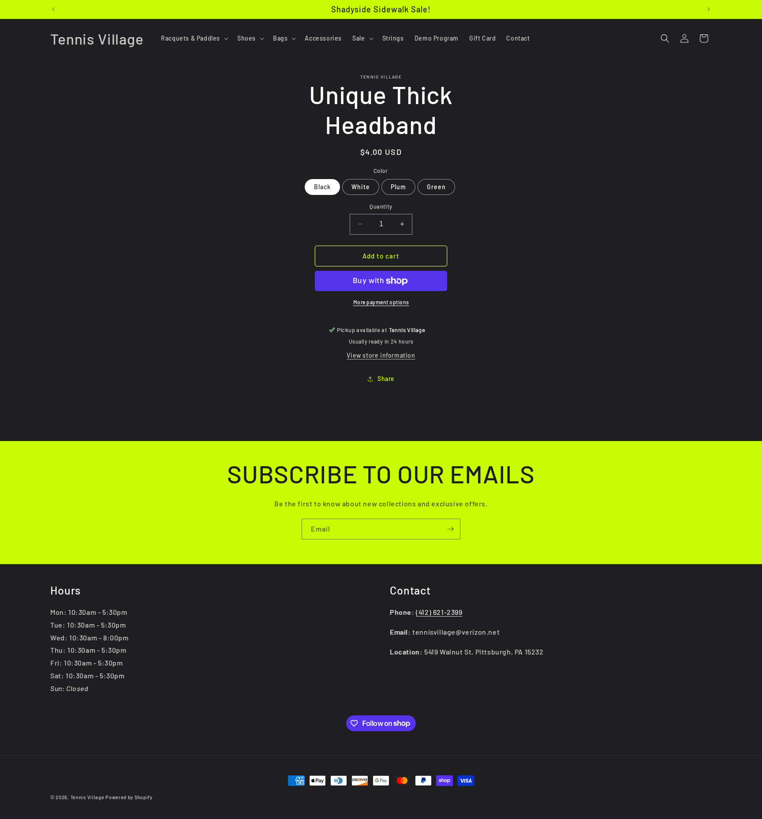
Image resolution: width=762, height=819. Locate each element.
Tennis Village (88, 797)
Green (436, 187)
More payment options (381, 302)
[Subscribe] (450, 529)
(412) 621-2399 (439, 612)
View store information (381, 355)
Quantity (381, 206)
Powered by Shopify (129, 797)
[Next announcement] (708, 9)
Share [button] (386, 378)
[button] (194, 38)
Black (322, 187)
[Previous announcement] (53, 9)
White (360, 187)
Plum (398, 187)
